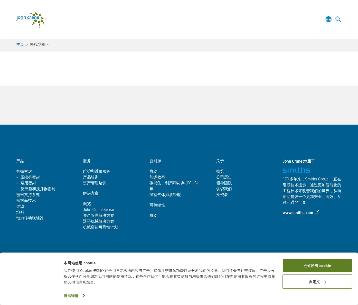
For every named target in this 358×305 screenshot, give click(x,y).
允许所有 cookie (317, 265)
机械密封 (24, 172)
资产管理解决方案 (98, 216)
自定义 (314, 281)
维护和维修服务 (96, 172)
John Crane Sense (98, 210)
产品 (20, 161)
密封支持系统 (28, 195)
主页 (20, 45)
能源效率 (157, 177)
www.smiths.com (298, 213)
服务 (87, 161)
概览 (87, 204)
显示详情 (71, 295)
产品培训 (91, 177)
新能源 (155, 161)
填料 (20, 213)
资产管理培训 (94, 183)
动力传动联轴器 (30, 218)
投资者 (222, 195)
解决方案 (91, 194)
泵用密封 (28, 183)
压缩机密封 (30, 177)
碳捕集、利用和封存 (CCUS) (174, 183)
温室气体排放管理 (165, 195)
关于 (220, 161)
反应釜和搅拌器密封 (38, 189)
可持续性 (157, 205)
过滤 (20, 207)
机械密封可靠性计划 (100, 227)
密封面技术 (26, 201)
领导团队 (224, 183)
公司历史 (224, 177)
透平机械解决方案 (98, 222)
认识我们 (224, 189)
